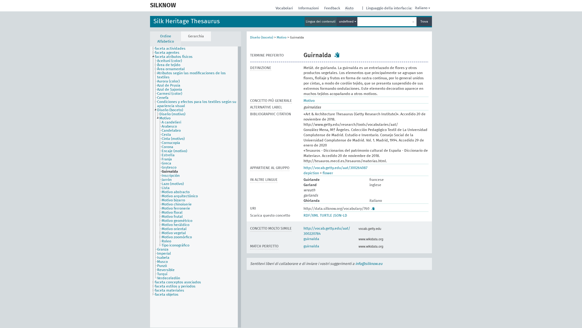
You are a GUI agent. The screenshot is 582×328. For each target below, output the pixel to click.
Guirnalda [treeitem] (170, 171)
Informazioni (309, 8)
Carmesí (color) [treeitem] (169, 93)
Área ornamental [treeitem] (171, 69)
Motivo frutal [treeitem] (172, 216)
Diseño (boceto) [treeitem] (170, 110)
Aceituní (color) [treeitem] (169, 61)
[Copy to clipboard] (337, 55)
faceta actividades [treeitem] (170, 48)
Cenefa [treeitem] (162, 98)
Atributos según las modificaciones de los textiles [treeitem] (191, 75)
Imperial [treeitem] (164, 253)
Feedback (332, 8)
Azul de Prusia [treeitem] (168, 85)
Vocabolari (285, 8)
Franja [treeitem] (167, 159)
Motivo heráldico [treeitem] (175, 225)
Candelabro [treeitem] (171, 130)
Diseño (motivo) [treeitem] (172, 114)
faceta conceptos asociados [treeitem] (178, 282)
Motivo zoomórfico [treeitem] (177, 237)
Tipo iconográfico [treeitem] (175, 245)
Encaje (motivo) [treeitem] (174, 151)
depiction (311, 173)
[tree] (195, 187)
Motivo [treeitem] (165, 118)
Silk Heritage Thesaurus (186, 21)
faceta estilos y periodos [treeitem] (175, 286)
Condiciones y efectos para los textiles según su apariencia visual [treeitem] (196, 104)
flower (328, 173)
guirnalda (311, 239)
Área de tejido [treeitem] (168, 65)
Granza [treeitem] (162, 249)
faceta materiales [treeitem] (169, 290)
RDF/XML (311, 215)
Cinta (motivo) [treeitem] (173, 139)
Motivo (281, 37)
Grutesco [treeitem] (169, 167)
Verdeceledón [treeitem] (168, 278)
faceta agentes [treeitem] (167, 52)
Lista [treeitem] (166, 188)
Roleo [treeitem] (166, 241)
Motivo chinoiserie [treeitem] (177, 204)
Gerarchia (196, 36)
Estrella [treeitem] (168, 155)
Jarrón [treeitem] (167, 180)
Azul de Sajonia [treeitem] (169, 89)
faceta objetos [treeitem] (166, 294)
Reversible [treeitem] (166, 270)
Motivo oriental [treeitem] (174, 229)
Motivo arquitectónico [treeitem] (180, 196)
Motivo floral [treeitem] (172, 212)
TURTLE (326, 215)
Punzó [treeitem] (162, 266)
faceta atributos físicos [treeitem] (174, 57)
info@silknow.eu (368, 264)
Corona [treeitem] (167, 147)
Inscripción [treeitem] (171, 175)
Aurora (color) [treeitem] (168, 81)
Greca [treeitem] (166, 163)
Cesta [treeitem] (166, 134)
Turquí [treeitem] (162, 274)
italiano (421, 8)
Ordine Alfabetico (165, 38)
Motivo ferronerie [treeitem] (176, 208)
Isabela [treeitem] (163, 257)
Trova (424, 21)
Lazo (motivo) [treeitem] (173, 184)
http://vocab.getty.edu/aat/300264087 (335, 168)
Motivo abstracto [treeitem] (176, 192)
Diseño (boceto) (261, 37)
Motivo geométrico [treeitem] (177, 221)
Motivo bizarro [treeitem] (173, 200)
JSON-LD (340, 215)
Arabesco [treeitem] (169, 126)
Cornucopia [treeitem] (171, 143)
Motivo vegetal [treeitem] (174, 233)
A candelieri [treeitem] (171, 122)
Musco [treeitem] (162, 262)
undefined (346, 21)
